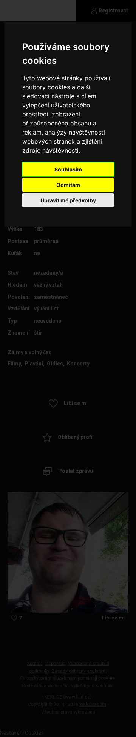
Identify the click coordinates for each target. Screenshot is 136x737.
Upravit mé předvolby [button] (68, 200)
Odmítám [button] (68, 185)
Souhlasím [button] (68, 169)
